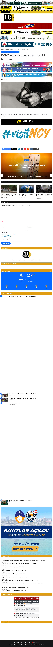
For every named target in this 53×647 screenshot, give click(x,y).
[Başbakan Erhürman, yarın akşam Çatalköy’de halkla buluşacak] (4, 344)
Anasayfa (4, 49)
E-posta (3, 227)
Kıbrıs (13, 52)
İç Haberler (8, 52)
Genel (3, 52)
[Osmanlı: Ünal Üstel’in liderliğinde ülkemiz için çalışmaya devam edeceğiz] (44, 189)
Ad (2, 221)
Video (32, 644)
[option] (26, 166)
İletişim (42, 644)
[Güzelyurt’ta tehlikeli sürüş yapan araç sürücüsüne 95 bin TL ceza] (9, 189)
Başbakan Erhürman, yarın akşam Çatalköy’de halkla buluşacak (23, 296)
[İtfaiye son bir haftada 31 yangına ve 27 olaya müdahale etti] (4, 395)
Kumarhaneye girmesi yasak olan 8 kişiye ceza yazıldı (21, 500)
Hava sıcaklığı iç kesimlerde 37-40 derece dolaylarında (21, 12)
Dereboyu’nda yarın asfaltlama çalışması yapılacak (26, 166)
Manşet (7, 49)
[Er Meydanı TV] (9, 17)
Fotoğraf (35, 644)
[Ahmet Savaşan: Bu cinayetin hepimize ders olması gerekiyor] (4, 400)
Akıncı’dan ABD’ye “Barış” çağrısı (16, 403)
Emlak (39, 644)
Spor (29, 644)
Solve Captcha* (4, 232)
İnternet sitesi (30, 227)
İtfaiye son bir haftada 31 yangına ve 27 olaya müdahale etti (22, 393)
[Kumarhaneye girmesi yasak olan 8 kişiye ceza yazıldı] (4, 502)
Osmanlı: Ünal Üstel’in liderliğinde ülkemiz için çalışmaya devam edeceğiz (44, 196)
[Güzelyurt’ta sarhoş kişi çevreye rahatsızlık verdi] (26, 189)
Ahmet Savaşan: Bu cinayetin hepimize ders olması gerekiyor (22, 398)
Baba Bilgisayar (36, 642)
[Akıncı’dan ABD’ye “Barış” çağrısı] (4, 451)
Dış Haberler (21, 644)
